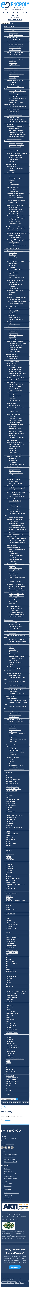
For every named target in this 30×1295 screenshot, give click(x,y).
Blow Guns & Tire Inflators (16, 612)
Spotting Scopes (14, 411)
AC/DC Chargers (14, 93)
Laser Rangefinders (14, 405)
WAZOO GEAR (10, 1076)
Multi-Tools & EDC (14, 191)
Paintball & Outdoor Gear (14, 519)
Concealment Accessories (16, 464)
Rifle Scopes (11, 365)
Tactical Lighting (12, 499)
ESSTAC (8, 856)
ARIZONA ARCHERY (11, 791)
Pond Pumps (12, 726)
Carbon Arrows (13, 33)
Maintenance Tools (14, 652)
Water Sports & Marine (12, 745)
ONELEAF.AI (9, 970)
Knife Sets (12, 286)
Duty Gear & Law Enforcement (16, 492)
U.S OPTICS (9, 1069)
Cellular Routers (13, 358)
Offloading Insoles (14, 324)
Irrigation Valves (14, 717)
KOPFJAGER (9, 926)
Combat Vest (12, 450)
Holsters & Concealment (14, 456)
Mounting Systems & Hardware (12, 148)
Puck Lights (12, 603)
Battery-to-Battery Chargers (17, 91)
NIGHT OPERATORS (11, 963)
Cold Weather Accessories (17, 542)
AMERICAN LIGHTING (12, 787)
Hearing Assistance (13, 117)
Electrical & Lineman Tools (15, 584)
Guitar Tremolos (13, 333)
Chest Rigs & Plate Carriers (17, 444)
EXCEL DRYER (10, 860)
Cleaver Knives (13, 288)
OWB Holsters (13, 460)
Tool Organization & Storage (15, 656)
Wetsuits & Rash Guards (16, 765)
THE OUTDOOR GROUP (13, 1045)
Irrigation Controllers (15, 715)
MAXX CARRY (10, 943)
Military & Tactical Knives (15, 251)
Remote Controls (14, 76)
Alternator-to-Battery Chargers (18, 95)
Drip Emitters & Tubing (15, 713)
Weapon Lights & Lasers (14, 431)
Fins (10, 763)
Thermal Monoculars (15, 395)
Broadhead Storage (15, 50)
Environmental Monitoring (15, 216)
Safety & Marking (12, 622)
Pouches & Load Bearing (14, 467)
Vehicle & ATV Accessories (15, 193)
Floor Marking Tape (14, 624)
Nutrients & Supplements (16, 721)
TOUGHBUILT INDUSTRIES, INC (15, 1059)
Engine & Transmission (15, 157)
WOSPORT (9, 1085)
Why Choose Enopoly (10, 1174)
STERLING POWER (11, 1029)
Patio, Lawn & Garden (12, 361)
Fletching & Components (16, 35)
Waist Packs (12, 475)
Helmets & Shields (14, 446)
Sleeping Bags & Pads (15, 179)
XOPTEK (8, 1090)
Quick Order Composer (10, 1154)
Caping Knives (13, 275)
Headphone (12, 82)
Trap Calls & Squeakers (16, 534)
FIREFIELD (9, 864)
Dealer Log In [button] (17, 1102)
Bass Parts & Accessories (15, 341)
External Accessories (15, 237)
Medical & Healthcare (12, 307)
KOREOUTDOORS (11, 928)
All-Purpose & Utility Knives (15, 261)
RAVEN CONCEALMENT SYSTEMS (16, 991)
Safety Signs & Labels (15, 626)
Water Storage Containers (16, 145)
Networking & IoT (11, 354)
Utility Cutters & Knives (15, 559)
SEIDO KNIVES (10, 1015)
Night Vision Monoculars (16, 384)
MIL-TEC (8, 949)
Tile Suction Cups (14, 575)
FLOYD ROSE (9, 868)
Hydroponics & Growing (14, 719)
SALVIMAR (9, 1009)
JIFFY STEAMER (10, 914)
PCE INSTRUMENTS (12, 976)
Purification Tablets (14, 213)
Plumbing (10, 667)
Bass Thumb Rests (14, 351)
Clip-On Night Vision (15, 388)
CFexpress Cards (14, 111)
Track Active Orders (9, 1159)
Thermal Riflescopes (15, 397)
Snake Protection (14, 452)
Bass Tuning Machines (15, 345)
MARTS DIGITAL (10, 941)
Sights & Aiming (12, 57)
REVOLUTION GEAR (11, 997)
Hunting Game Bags (15, 54)
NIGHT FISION (10, 961)
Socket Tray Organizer (15, 658)
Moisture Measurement (14, 673)
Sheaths (11, 259)
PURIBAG (8, 982)
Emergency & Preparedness (14, 205)
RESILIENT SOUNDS (12, 995)
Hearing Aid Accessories (16, 119)
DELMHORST (9, 837)
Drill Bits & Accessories (15, 568)
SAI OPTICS (9, 1007)
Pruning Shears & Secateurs (17, 549)
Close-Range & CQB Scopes (17, 373)
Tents (10, 175)
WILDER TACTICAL (11, 1080)
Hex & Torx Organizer (15, 662)
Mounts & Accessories (15, 390)
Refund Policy (8, 1186)
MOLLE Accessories (15, 471)
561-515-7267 (15, 19)
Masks (11, 759)
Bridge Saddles (13, 331)
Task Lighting (13, 600)
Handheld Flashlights (15, 501)
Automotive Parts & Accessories (17, 153)
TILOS (7, 1049)
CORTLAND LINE (10, 819)
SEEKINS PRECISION (12, 1013)
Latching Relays (13, 100)
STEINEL (8, 1027)
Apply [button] (10, 1102)
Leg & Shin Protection (15, 454)
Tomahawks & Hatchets (16, 303)
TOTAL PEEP (9, 1057)
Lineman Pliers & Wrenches (17, 586)
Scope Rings (12, 416)
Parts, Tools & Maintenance (17, 527)
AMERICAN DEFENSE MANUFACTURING (11, 784)
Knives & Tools (13, 754)
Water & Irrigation (11, 696)
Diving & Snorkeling (13, 757)
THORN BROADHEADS (12, 1047)
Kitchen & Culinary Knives (15, 280)
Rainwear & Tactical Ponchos (17, 538)
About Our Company (10, 1171)
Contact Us (4, 1109)
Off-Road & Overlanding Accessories (13, 140)
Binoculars (12, 410)
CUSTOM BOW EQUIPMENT (14, 827)
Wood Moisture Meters (15, 675)
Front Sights (12, 426)
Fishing (9, 747)
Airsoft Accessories (14, 511)
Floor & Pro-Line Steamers (16, 639)
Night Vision (11, 382)
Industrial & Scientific (13, 644)
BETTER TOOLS (10, 803)
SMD (7, 1021)
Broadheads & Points (13, 42)
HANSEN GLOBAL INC (12, 893)
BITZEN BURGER (11, 805)
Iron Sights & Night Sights (15, 424)
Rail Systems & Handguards (17, 488)
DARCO (8, 832)
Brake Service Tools (15, 616)
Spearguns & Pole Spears (16, 752)
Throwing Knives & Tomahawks (16, 301)
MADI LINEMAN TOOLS (12, 937)
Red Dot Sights (13, 380)
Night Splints (12, 313)
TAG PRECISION (10, 1039)
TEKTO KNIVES (10, 1043)
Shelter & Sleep (12, 173)
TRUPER (8, 1061)
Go (17, 1099)
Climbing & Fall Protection (16, 594)
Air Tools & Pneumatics (14, 606)
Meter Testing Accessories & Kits (15, 707)
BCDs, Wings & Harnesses (16, 769)
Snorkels (11, 761)
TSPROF (8, 1063)
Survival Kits (12, 189)
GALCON (8, 877)
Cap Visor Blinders (14, 65)
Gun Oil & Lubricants (15, 231)
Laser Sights (12, 435)
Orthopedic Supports (13, 309)
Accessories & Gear (15, 223)
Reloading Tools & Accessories (16, 233)
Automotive (9, 124)
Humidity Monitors (14, 220)
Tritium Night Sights (15, 428)
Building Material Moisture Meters (14, 678)
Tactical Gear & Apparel (16, 517)
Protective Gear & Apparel (16, 523)
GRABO (8, 886)
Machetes (12, 292)
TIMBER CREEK (10, 1051)
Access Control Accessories (17, 693)
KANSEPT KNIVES (11, 922)
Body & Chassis (13, 159)
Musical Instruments (12, 327)
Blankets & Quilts (14, 184)
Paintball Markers (14, 521)
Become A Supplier (9, 1176)
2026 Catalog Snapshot (10, 1178)
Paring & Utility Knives (15, 284)
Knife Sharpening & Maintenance (17, 297)
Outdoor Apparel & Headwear (16, 200)
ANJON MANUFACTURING (13, 789)
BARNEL (8, 797)
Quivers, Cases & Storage (15, 52)
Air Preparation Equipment (16, 614)
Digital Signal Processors (16, 74)
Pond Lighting (13, 732)
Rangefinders (13, 63)
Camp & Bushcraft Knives (16, 277)
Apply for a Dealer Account (11, 1193)
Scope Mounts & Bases (15, 418)
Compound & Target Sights (17, 59)
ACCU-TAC (9, 777)
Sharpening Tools (14, 557)
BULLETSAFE (10, 809)
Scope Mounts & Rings (14, 414)
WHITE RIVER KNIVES (12, 1078)
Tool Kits (11, 572)
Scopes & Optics (11, 363)
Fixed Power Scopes (15, 369)
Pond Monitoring (14, 738)
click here (7, 1120)
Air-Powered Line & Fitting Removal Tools (14, 619)
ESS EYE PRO (10, 854)
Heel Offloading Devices (16, 319)
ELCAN (8, 852)
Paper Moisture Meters (15, 685)
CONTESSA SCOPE (11, 817)
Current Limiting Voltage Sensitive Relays (13, 103)
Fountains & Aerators (15, 730)
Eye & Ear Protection (13, 479)
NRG (7, 965)
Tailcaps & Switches (15, 507)
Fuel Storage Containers (16, 143)
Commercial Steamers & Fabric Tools (15, 636)
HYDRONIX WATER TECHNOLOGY (16, 901)
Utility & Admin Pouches (16, 473)
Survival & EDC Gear (13, 187)
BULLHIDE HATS (10, 811)
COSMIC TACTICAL (11, 821)
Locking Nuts (12, 337)
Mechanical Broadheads (16, 46)
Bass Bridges (13, 349)
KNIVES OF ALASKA (12, 924)
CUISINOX (9, 825)
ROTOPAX (9, 1001)
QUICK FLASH (10, 987)
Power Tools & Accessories (15, 564)
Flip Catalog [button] (4, 1102)
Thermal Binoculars (14, 400)
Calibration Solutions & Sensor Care (15, 703)
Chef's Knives (13, 282)
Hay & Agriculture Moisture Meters (14, 682)
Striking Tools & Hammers (16, 596)
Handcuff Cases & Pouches (17, 496)
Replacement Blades (15, 48)
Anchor (11, 182)
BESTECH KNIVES (11, 801)
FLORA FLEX (9, 866)
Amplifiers (12, 72)
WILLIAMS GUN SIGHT (12, 1082)
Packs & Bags (11, 166)
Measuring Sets (13, 654)
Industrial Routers (12, 356)
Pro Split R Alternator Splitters (17, 98)
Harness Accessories (15, 490)
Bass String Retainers (15, 347)
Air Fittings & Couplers (15, 608)
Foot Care (10, 322)
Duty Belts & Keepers (15, 494)
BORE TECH (9, 807)
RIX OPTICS (9, 999)
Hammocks (12, 177)
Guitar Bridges (13, 339)
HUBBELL (8, 899)
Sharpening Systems (15, 299)
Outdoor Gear (11, 536)
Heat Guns (12, 566)
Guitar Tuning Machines (16, 335)
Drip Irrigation (11, 711)
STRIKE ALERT (10, 1031)
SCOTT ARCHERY (11, 1011)
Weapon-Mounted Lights (16, 433)
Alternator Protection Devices (17, 106)
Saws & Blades (13, 553)
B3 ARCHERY (9, 795)
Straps (11, 664)
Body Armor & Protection (14, 442)
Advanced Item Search (10, 1162)
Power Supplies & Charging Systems (14, 88)
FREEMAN (9, 872)
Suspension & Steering (15, 155)
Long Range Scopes (15, 371)
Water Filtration (12, 698)
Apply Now (14, 1267)
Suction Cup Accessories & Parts (14, 578)
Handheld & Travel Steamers (17, 641)
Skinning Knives (13, 272)
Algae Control (13, 736)
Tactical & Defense (11, 440)
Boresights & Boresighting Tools (17, 240)
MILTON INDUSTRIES (12, 951)
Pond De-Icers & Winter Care (17, 739)
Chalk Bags (12, 170)
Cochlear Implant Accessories (18, 121)
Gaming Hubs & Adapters (16, 136)
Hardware (12, 180)
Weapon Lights (13, 505)
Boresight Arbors (14, 244)
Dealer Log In (8, 1195)
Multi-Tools (12, 267)
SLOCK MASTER (10, 1019)
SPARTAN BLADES (11, 1023)
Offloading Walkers (14, 311)
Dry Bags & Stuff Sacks (16, 168)
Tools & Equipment (11, 545)
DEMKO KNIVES (10, 839)
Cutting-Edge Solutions (9, 1281)
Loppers (11, 551)
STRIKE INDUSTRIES (12, 1033)
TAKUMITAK (9, 1041)
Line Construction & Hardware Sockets (15, 591)
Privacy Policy (8, 1183)
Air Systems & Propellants (16, 525)
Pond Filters (12, 728)
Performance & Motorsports (15, 126)
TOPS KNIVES (10, 1053)
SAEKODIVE (9, 1005)
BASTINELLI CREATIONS (13, 799)
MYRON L (8, 955)
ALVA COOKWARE (11, 781)
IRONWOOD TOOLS (11, 909)
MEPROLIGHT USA (11, 945)
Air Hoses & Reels (14, 610)
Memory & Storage (13, 109)
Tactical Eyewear (14, 481)
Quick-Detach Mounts (15, 420)
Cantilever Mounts (14, 422)
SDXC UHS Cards (14, 113)
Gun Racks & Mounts (15, 195)
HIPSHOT (8, 895)
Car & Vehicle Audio (13, 70)
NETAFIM (8, 959)
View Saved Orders (9, 1157)
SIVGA (8, 1017)
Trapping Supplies (12, 532)
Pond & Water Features (14, 724)
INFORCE (8, 905)
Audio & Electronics (11, 68)
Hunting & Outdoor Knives (15, 270)
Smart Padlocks (13, 691)
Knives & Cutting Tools (12, 249)
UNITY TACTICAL (11, 1071)
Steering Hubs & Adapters (16, 132)
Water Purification (12, 207)
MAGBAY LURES (10, 939)
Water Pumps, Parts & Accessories (13, 669)
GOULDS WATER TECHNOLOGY (15, 884)
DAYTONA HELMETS (12, 834)
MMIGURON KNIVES (12, 953)
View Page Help (5, 1107)
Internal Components (15, 235)
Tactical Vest (12, 448)
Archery (8, 29)
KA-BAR (8, 918)
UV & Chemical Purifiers (16, 211)
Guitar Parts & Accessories (15, 329)
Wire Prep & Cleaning (15, 598)
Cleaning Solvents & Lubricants (16, 229)
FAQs (5, 1181)
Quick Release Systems (16, 130)
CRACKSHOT (9, 823)
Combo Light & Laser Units (17, 437)
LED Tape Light (13, 602)
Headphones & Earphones (15, 80)
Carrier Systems (13, 574)
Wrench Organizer (14, 660)
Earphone (11, 84)
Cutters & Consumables (16, 555)
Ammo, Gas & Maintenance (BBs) (14, 514)
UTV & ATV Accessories (16, 197)
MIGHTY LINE (10, 947)
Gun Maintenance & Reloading (15, 227)
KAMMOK (9, 920)
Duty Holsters (13, 462)
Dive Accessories (14, 767)
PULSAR (8, 980)
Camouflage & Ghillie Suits (17, 540)
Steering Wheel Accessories (17, 134)
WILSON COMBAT (11, 1083)
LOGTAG (8, 933)
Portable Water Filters (15, 209)
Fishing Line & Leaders (15, 751)
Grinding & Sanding (15, 570)
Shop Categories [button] (9, 26)
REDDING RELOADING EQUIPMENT (16, 993)
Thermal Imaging (12, 393)
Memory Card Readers (15, 115)
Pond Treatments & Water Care (18, 734)
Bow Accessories (12, 37)
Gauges (11, 646)
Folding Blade (13, 253)
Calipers (11, 648)
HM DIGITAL (9, 897)
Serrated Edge (13, 257)
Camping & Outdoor (12, 164)
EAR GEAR (9, 850)
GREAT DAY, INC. (11, 888)
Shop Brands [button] (8, 772)
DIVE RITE (9, 845)
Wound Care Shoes (14, 317)
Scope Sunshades (14, 375)
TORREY (8, 1055)
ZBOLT (8, 1095)
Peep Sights (12, 61)
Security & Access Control (15, 689)
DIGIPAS (8, 841)
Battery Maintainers (15, 97)
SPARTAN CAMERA (11, 1025)
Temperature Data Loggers (17, 218)
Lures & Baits (12, 749)
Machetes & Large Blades (15, 290)
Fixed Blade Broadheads (16, 44)
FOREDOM (9, 870)
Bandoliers (12, 477)
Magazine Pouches (14, 469)
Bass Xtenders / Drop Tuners (17, 343)
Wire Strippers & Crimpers (16, 588)
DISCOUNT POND (11, 843)
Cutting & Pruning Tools (14, 547)
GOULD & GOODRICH (12, 882)
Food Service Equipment (14, 631)
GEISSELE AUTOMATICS (13, 878)
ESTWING (9, 858)
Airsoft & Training (12, 509)
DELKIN (8, 836)
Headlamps (12, 503)
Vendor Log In (8, 1198)
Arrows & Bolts (11, 31)
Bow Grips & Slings (14, 39)
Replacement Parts (14, 151)
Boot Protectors (13, 628)
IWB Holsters (12, 458)
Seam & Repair (13, 741)
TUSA (7, 1065)
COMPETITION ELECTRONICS (15, 815)
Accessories (12, 78)
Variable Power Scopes (16, 367)
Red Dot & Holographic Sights (16, 378)
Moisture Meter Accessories (17, 687)
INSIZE (8, 907)
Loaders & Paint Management (17, 529)
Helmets (11, 161)
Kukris (10, 294)
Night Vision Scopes (15, 386)
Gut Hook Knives (14, 274)
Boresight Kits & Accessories (17, 246)
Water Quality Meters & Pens (17, 700)
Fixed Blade (12, 255)
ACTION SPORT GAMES (13, 779)
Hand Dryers (12, 633)
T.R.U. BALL (9, 1037)
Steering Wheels (14, 128)
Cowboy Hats (13, 202)
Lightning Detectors (14, 221)
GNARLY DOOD (10, 880)
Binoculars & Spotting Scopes (16, 408)
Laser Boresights (14, 242)
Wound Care (11, 315)
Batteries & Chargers (15, 581)
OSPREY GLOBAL (11, 972)
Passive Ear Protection (15, 483)
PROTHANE (9, 978)
